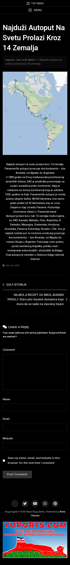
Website (8, 438)
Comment (10, 349)
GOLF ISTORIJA (16, 284)
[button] (35, 10)
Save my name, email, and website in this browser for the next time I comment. (34, 460)
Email (7, 418)
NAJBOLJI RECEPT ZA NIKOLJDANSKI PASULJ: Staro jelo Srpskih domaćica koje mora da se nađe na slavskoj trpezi (36, 299)
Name (7, 399)
